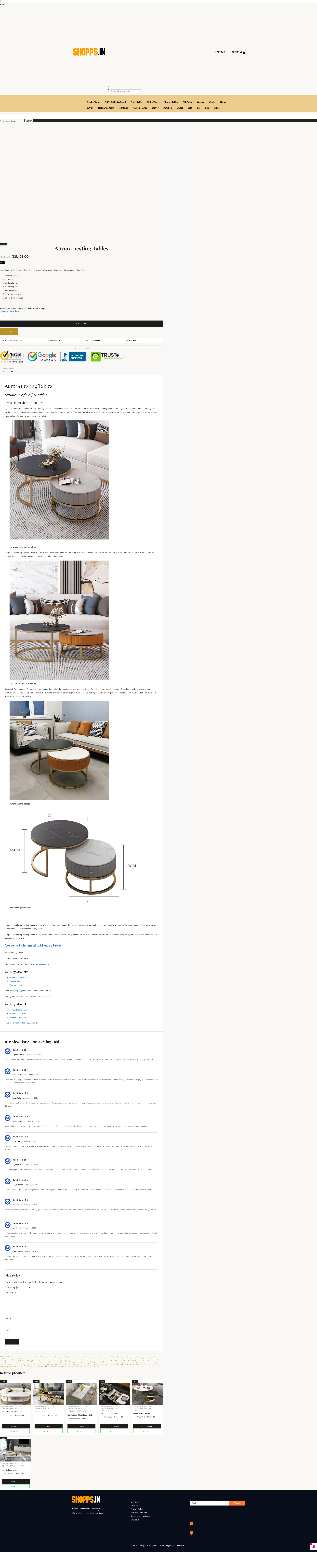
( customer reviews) (10, 311)
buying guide (20, 990)
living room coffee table (109, 1361)
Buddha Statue (93, 102)
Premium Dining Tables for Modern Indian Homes (79, 1411)
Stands (180, 108)
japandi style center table (77, 1361)
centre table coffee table (26, 1357)
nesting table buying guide (26, 1023)
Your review (10, 1293)
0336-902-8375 (201, 1534)
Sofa (190, 108)
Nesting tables (60, 1357)
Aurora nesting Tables (96, 1357)
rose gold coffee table (50, 1365)
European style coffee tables (132, 1359)
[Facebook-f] (193, 1515)
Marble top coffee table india (12, 1412)
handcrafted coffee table (21, 1361)
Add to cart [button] (15, 1426)
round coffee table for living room (70, 1365)
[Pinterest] (217, 1515)
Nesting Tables (171, 102)
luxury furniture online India (145, 1361)
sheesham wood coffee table (93, 1365)
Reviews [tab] (8, 371)
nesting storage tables (121, 1363)
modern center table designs (80, 1363)
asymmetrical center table (78, 1357)
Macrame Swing (140, 108)
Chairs (223, 102)
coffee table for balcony (33, 1359)
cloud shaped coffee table (14, 1359)
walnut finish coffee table (57, 1367)
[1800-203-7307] (191, 1523)
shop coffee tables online (38, 964)
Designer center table (86, 1359)
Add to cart (81, 324)
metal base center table (20, 1363)
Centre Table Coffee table (45, 1357)
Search (29, 121)
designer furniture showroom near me (108, 1359)
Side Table (187, 102)
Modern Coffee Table (19, 977)
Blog (207, 108)
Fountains (123, 108)
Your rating (10, 1287)
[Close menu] (1, 1)
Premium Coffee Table (109, 1413)
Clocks (212, 102)
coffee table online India (50, 1359)
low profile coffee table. (126, 1361)
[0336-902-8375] (191, 1533)
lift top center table (93, 1361)
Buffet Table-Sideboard (115, 102)
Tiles (216, 108)
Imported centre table (10, 1470)
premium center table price (9, 1365)
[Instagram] (201, 1515)
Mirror (155, 108)
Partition (167, 108)
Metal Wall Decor (106, 108)
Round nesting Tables (141, 1413)
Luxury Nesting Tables (19, 1010)
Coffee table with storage (69, 1359)
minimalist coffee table (61, 1363)
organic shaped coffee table (140, 1363)
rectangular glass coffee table (30, 1365)
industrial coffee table (59, 1361)
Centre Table (136, 102)
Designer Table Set (18, 1017)
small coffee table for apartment (135, 1365)
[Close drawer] (1, 7)
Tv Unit (90, 108)
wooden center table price (94, 1367)
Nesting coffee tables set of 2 (102, 1363)
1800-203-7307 (201, 1525)
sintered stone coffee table (114, 1365)
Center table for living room (136, 1357)
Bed (198, 108)
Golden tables (40, 1412)
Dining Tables (153, 102)
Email (7, 1330)
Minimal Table (15, 981)
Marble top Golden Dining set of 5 (80, 1415)
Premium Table (16, 985)
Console (200, 102)
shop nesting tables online (38, 996)
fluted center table (149, 1359)
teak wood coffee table (39, 1367)
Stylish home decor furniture (20, 1367)
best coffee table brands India (115, 1357)
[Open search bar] (109, 88)
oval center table (156, 1363)
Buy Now (9, 332)
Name (8, 1319)
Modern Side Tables (18, 1013)
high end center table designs (40, 1361)
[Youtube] (209, 1515)
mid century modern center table (41, 1363)
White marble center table (75, 1367)
